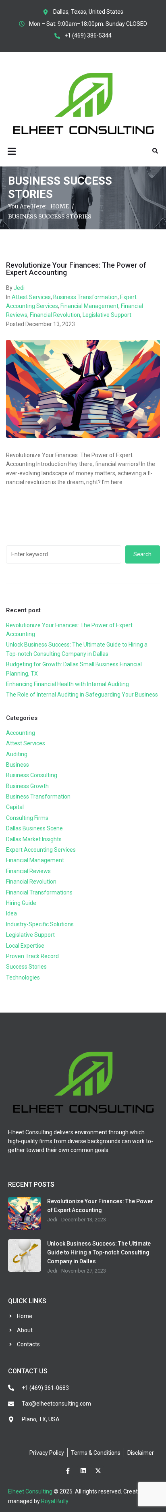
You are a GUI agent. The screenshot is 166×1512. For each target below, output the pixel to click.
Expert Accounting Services (41, 849)
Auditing (16, 754)
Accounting (20, 733)
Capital (15, 807)
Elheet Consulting (30, 1491)
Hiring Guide (21, 903)
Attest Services (31, 297)
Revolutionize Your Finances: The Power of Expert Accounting (76, 269)
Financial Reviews (28, 871)
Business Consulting (31, 775)
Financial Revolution (55, 315)
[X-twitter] (98, 1471)
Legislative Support (107, 315)
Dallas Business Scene (34, 828)
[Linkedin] (83, 1471)
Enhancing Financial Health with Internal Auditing (67, 684)
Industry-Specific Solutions (40, 924)
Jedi (19, 288)
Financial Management (89, 306)
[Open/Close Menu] (11, 151)
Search (142, 554)
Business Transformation (85, 297)
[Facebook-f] (68, 1471)
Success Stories (26, 966)
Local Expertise (25, 945)
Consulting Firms (27, 818)
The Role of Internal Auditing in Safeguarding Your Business (82, 694)
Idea (11, 913)
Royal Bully (54, 1501)
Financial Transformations (39, 892)
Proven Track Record (32, 956)
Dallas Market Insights (34, 839)
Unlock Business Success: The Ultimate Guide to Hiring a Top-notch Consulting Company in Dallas (99, 1252)
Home (59, 206)
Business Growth (27, 786)
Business (17, 764)
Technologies (23, 977)
